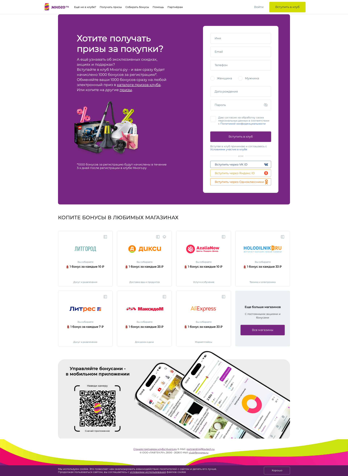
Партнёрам (175, 7)
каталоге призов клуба (139, 85)
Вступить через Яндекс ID (235, 173)
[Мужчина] (240, 78)
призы (126, 90)
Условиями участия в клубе (228, 149)
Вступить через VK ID (231, 164)
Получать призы (111, 7)
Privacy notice (337, 354)
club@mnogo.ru (198, 452)
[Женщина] (212, 78)
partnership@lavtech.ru (201, 449)
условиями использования (148, 472)
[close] (346, 354)
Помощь (158, 7)
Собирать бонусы (137, 7)
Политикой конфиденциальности (243, 123)
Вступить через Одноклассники (239, 182)
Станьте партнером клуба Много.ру (155, 449)
